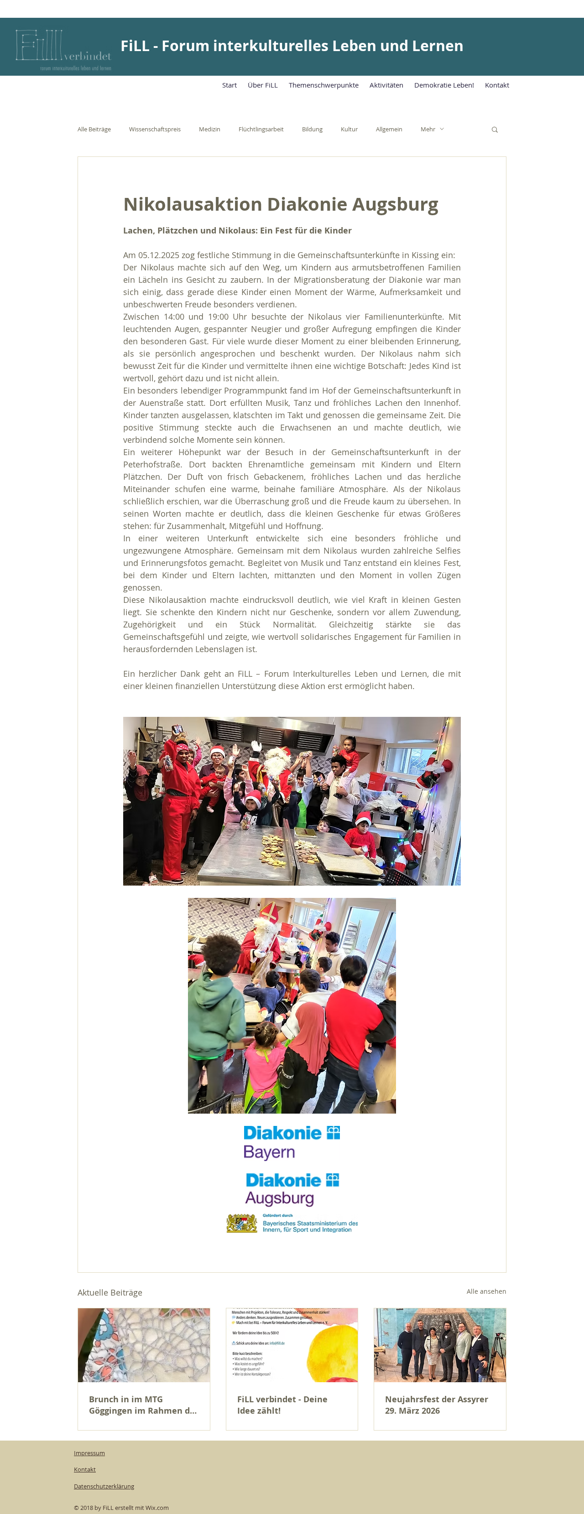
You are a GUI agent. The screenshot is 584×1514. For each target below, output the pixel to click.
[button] (494, 129)
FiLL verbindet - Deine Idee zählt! (282, 1405)
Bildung (312, 129)
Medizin (209, 129)
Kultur (349, 129)
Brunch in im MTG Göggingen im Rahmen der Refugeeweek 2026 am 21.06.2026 (143, 1405)
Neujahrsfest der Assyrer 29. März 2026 (436, 1405)
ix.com (160, 1508)
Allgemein (389, 129)
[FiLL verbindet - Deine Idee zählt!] (292, 1345)
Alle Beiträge (94, 129)
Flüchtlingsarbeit (261, 129)
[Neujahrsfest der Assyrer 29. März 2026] (440, 1345)
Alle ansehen (486, 1291)
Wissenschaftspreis (155, 129)
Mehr (428, 129)
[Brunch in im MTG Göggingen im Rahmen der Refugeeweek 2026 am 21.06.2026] (144, 1345)
